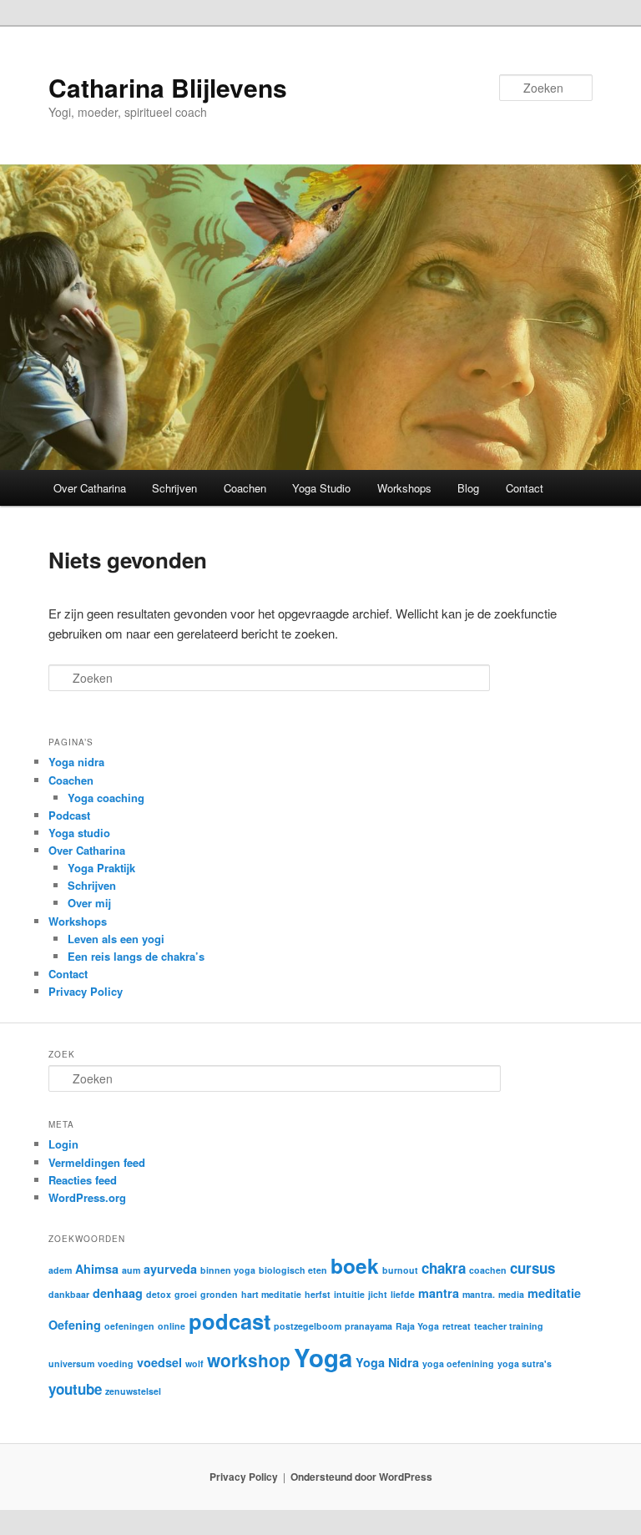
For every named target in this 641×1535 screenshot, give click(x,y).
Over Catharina (89, 488)
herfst (318, 1294)
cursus (532, 1268)
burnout (400, 1270)
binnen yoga (227, 1270)
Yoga (323, 1357)
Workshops (404, 488)
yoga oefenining (458, 1363)
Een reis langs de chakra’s (136, 956)
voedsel (159, 1362)
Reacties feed (82, 1180)
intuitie (349, 1294)
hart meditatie (271, 1294)
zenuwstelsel (133, 1391)
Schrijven (174, 488)
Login (63, 1144)
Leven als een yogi (116, 939)
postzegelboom (307, 1326)
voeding (116, 1363)
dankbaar (68, 1294)
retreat (456, 1326)
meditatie (554, 1293)
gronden (219, 1294)
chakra (443, 1268)
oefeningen (129, 1326)
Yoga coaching (106, 797)
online (171, 1326)
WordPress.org (87, 1197)
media (511, 1294)
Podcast (69, 815)
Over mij (89, 903)
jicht (377, 1294)
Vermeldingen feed (96, 1162)
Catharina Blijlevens (167, 87)
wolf (194, 1363)
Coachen (245, 488)
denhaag (118, 1293)
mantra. (478, 1294)
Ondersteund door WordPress (361, 1476)
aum (131, 1270)
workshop (248, 1360)
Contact (524, 488)
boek (355, 1265)
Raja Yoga (417, 1326)
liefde (403, 1294)
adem (60, 1270)
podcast (229, 1320)
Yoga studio (79, 833)
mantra (438, 1293)
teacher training (508, 1326)
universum (71, 1363)
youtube (75, 1389)
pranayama (368, 1326)
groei (185, 1294)
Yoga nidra (76, 762)
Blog (468, 488)
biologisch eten (293, 1270)
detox (158, 1294)
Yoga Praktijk (101, 868)
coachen (488, 1270)
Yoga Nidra (387, 1362)
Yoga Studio (321, 488)
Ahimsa (97, 1268)
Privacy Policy (85, 991)
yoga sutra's (524, 1363)
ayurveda (170, 1268)
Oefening (74, 1324)
